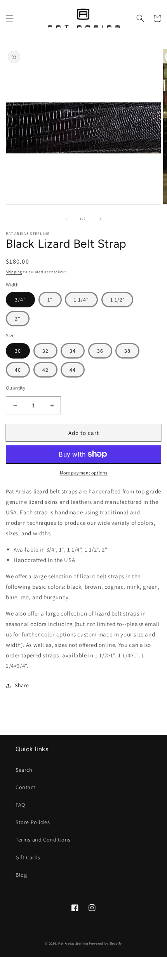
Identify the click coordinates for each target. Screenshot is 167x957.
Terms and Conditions (43, 839)
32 (45, 350)
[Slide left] (66, 219)
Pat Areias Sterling (73, 943)
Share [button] (22, 685)
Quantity (15, 388)
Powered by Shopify (105, 943)
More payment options (84, 473)
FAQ (20, 804)
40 (18, 369)
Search (24, 769)
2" (18, 318)
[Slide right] (100, 219)
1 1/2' (117, 299)
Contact (25, 787)
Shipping (14, 271)
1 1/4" (81, 299)
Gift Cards (28, 857)
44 (73, 369)
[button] (9, 18)
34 (73, 350)
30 (18, 350)
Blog (21, 874)
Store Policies (33, 822)
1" (50, 299)
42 (45, 369)
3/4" (20, 299)
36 (100, 350)
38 (127, 350)
